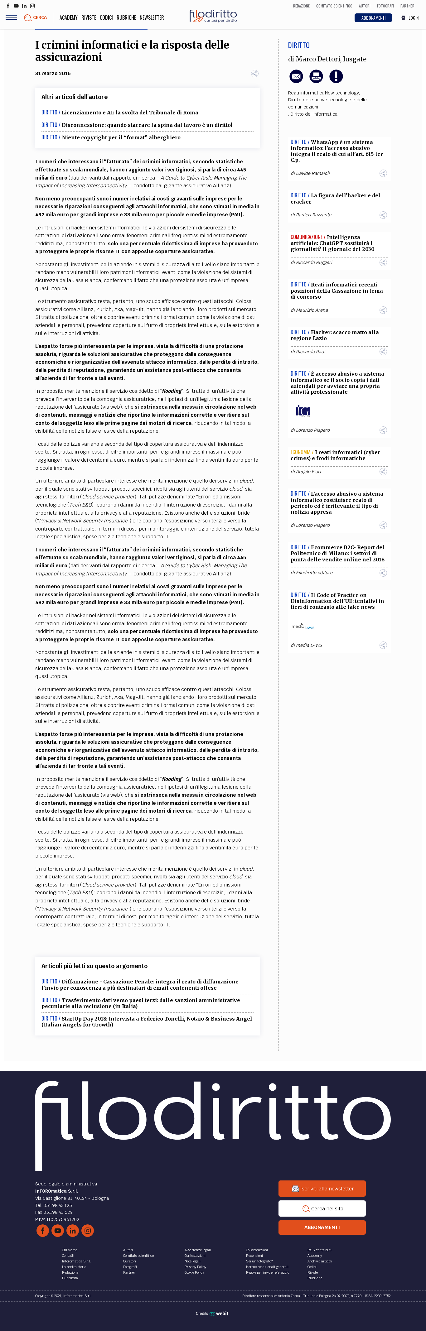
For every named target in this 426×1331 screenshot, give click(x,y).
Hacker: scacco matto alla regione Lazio (335, 335)
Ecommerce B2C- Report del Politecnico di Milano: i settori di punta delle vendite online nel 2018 (338, 553)
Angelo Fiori (308, 471)
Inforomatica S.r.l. (76, 1261)
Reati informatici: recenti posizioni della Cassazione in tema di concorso (337, 290)
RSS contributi (319, 1250)
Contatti (68, 1255)
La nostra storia (74, 1267)
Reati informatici (305, 93)
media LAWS (309, 645)
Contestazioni (195, 1255)
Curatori (129, 1261)
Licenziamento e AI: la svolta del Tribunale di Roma (130, 112)
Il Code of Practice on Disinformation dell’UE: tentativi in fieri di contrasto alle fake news (337, 601)
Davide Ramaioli (313, 173)
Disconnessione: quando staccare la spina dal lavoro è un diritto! (147, 125)
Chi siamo (69, 1250)
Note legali (193, 1261)
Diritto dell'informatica (313, 114)
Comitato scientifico (138, 1255)
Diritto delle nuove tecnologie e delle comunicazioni (327, 103)
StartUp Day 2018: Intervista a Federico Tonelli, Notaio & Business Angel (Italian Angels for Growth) (146, 1022)
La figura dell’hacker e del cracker (335, 198)
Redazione (70, 1272)
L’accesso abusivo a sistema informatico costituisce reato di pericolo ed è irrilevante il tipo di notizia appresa (337, 503)
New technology (342, 93)
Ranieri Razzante (313, 215)
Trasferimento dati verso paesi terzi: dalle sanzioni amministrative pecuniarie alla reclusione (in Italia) (140, 1003)
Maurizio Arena (312, 310)
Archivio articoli (319, 1261)
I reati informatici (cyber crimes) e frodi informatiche (335, 455)
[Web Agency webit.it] (219, 1313)
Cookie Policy (194, 1272)
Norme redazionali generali (267, 1267)
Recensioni (254, 1255)
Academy (69, 17)
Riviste (88, 17)
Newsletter (152, 17)
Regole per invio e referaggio (267, 1272)
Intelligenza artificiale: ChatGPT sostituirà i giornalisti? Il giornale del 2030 (333, 243)
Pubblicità (70, 1278)
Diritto (299, 45)
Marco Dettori (318, 59)
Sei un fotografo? (259, 1261)
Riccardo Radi (310, 351)
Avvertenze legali (198, 1250)
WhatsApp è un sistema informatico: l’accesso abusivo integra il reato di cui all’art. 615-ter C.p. (337, 151)
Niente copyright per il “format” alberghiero (121, 137)
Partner (129, 1272)
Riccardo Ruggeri (314, 262)
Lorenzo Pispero (313, 430)
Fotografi (130, 1267)
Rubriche (126, 17)
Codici (106, 17)
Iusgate (354, 59)
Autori (128, 1250)
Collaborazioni (257, 1250)
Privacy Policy (195, 1267)
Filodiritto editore (314, 572)
